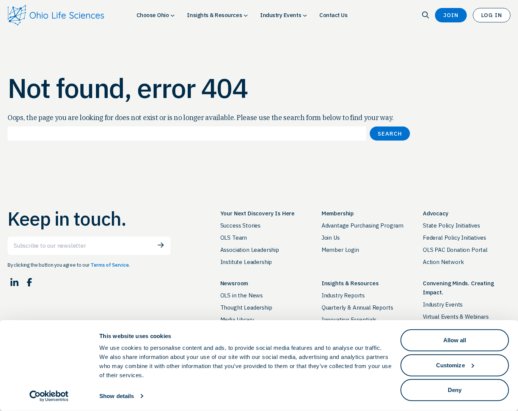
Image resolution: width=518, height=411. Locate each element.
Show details (116, 396)
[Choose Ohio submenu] (172, 15)
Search (390, 133)
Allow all (454, 340)
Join (450, 15)
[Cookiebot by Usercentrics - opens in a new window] (49, 396)
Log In (491, 15)
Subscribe (161, 245)
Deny (454, 390)
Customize (450, 365)
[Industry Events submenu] (305, 15)
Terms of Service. (110, 265)
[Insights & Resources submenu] (245, 15)
